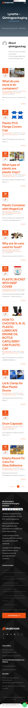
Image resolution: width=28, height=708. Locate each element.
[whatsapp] (18, 634)
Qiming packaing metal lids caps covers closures (12, 428)
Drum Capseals (12, 423)
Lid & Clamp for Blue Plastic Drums (12, 386)
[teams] (11, 634)
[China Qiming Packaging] (8, 2)
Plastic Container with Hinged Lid (13, 206)
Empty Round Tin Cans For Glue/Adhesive (13, 461)
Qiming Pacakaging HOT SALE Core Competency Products (14, 93)
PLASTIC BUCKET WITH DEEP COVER (13, 282)
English (17, 0)
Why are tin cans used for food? (13, 245)
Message (5, 600)
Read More (23, 103)
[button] (24, 704)
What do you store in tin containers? (10, 84)
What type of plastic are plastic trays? (11, 168)
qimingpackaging (8, 91)
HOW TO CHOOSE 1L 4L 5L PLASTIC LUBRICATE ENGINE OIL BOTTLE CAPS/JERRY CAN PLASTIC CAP (13, 334)
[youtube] (7, 634)
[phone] (3, 638)
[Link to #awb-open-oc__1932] (25, 3)
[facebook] (3, 634)
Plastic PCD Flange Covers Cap (12, 126)
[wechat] (14, 634)
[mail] (22, 634)
